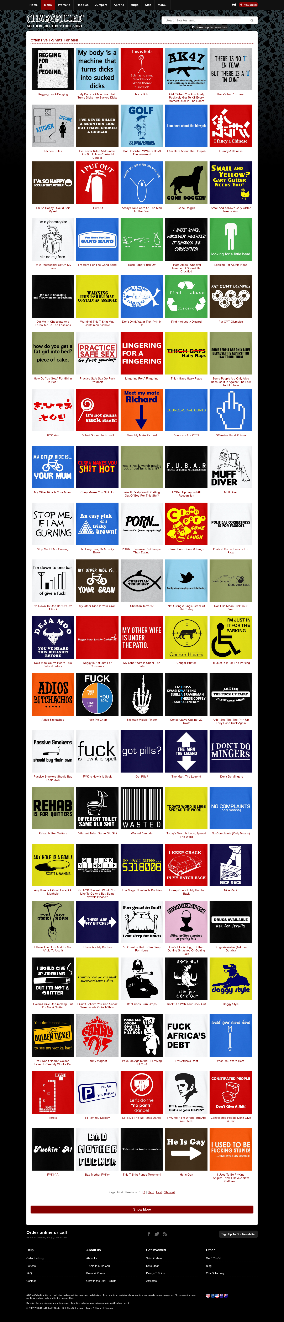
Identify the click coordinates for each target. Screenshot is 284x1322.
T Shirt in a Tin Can (98, 1265)
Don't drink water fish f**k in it (142, 323)
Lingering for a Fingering (141, 378)
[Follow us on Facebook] (148, 1234)
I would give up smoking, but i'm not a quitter (53, 1005)
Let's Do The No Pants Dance (141, 1117)
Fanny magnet (97, 1060)
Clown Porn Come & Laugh (186, 549)
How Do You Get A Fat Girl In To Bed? (53, 380)
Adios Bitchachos (53, 719)
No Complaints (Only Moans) (231, 833)
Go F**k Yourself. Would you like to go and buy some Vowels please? (97, 894)
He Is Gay (186, 1174)
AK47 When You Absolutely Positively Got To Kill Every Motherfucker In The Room (186, 97)
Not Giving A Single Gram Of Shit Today (186, 607)
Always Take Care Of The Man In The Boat (142, 209)
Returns (31, 1265)
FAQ (29, 1273)
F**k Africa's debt (186, 1060)
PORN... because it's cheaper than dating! (142, 550)
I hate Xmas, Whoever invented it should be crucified (186, 268)
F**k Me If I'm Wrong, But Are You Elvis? (186, 1119)
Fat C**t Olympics (231, 321)
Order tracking (34, 1258)
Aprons (119, 4)
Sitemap (109, 1308)
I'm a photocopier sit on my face (53, 266)
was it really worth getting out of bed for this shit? (142, 494)
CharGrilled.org (215, 1273)
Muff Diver (231, 492)
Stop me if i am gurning (53, 549)
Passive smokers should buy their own (53, 778)
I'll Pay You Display (97, 1117)
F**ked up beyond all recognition (186, 494)
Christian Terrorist (141, 606)
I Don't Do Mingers (231, 776)
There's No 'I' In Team (230, 94)
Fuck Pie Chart (97, 719)
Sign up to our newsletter (238, 1234)
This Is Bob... (142, 94)
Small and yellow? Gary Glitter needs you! (231, 209)
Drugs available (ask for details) (231, 948)
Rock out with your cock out (186, 1004)
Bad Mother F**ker (97, 1174)
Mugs (134, 4)
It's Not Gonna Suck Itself (97, 435)
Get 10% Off (213, 1258)
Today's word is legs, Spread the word (186, 835)
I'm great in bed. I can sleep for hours (141, 948)
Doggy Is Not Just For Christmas (97, 664)
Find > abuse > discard (186, 321)
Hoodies (83, 4)
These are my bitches (97, 947)
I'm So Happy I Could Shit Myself (53, 209)
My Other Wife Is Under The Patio (141, 664)
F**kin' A (52, 1174)
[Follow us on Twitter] (156, 1234)
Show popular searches (211, 27)
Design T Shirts (155, 1273)
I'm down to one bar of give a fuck (52, 607)
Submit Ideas (154, 1258)
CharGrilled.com (75, 1308)
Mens (48, 4)
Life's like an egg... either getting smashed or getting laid (186, 950)
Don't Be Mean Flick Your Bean (230, 607)
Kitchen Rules (53, 151)
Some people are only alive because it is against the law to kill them (231, 382)
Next (151, 1192)
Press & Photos (95, 1273)
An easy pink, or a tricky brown (97, 550)
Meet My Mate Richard (142, 435)
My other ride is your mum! (53, 492)
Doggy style (231, 1004)
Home (34, 4)
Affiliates (151, 1280)
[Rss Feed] (165, 1234)
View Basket (250, 5)
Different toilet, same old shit (97, 833)
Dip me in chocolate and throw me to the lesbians (53, 323)
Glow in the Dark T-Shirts (101, 1280)
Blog (208, 1265)
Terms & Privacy (94, 1308)
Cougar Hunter (186, 662)
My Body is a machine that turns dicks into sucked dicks (97, 95)
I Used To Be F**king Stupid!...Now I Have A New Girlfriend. (231, 1178)
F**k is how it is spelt (97, 776)
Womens (64, 4)
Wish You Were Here (230, 1060)
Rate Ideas (152, 1265)
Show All (169, 1192)
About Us (92, 1258)
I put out (97, 208)
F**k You (53, 435)
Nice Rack (230, 890)
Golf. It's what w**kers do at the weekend (142, 152)
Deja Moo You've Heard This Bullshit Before (53, 664)
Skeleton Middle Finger (142, 719)
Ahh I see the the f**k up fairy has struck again (231, 721)
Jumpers (101, 4)
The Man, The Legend (186, 776)
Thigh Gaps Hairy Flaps (186, 378)
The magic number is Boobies (142, 890)
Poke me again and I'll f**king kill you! (142, 1062)
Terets (53, 1117)
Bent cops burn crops (142, 1004)
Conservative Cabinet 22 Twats (186, 721)
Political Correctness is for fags (230, 550)
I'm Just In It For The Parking (231, 662)
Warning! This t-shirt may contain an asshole (97, 323)
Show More (142, 1209)
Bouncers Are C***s (186, 435)
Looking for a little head (230, 264)
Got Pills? (142, 776)
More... (162, 4)
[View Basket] (234, 5)
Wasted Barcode (142, 833)
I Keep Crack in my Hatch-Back (186, 892)
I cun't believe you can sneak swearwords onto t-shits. (97, 1005)
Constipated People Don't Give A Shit (231, 1119)
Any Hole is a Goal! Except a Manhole (53, 892)
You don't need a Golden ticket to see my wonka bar (53, 1062)
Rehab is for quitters (53, 833)
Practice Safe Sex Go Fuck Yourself (97, 380)
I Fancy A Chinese (231, 151)
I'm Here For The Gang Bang (97, 264)
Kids (148, 4)
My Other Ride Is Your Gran (97, 606)
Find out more (121, 1303)
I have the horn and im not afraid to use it (53, 948)
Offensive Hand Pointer (231, 435)
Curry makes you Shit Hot (97, 492)
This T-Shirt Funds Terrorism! (142, 1174)
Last (159, 1192)
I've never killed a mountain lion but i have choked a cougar (97, 154)
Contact (31, 1280)
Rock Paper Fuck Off (142, 264)
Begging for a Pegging (53, 94)
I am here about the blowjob (186, 151)
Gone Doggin (186, 208)
